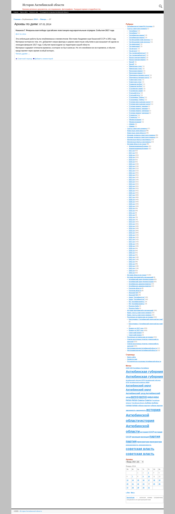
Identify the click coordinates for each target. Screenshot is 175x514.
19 (159, 480)
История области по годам (136, 144)
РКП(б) (128, 400)
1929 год (132, 204)
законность (131, 410)
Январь (43, 19)
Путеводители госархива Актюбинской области (54, 12)
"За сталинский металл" (137, 53)
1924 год (132, 182)
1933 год (132, 222)
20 (127, 484)
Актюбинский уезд (135, 393)
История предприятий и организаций (140, 277)
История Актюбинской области (43, 5)
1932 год (132, 217)
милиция (136, 437)
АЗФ (127, 368)
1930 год (132, 208)
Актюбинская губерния (144, 371)
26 (159, 484)
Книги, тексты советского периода (139, 313)
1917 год (132, 151)
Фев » (133, 492)
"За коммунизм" (134, 44)
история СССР (147, 432)
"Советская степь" (135, 80)
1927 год (132, 195)
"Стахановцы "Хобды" (137, 97)
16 (143, 480)
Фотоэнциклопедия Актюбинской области (142, 348)
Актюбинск (137, 368)
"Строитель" (133, 115)
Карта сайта (24, 12)
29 (138, 488)
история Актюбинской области (143, 415)
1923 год (132, 177)
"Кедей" (131, 62)
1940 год (132, 253)
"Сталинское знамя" (136, 88)
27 (127, 488)
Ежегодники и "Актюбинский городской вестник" (146, 319)
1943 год (132, 266)
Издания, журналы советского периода (141, 135)
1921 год (132, 168)
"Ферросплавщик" (135, 120)
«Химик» (132, 124)
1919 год (132, 159)
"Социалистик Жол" (136, 84)
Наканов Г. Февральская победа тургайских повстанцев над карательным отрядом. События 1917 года (65, 30)
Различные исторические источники (140, 317)
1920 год (132, 164)
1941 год (132, 257)
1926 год (132, 191)
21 (133, 484)
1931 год (132, 213)
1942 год (132, 262)
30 (143, 488)
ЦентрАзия (130, 497)
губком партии (144, 405)
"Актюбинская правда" (137, 35)
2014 (36, 19)
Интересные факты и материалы (139, 139)
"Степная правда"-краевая (138, 106)
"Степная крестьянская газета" (140, 102)
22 (138, 484)
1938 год (132, 244)
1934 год (132, 226)
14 (133, 480)
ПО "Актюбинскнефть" (137, 301)
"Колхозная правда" (136, 71)
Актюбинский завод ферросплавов (141, 279)
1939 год (132, 248)
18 (154, 480)
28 (133, 488)
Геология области (135, 288)
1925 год (132, 186)
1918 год (132, 155)
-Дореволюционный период (138, 146)
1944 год (132, 270)
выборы (148, 403)
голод (128, 405)
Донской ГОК (133, 293)
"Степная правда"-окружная (139, 111)
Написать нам (33, 12)
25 (154, 484)
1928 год (132, 199)
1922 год (132, 173)
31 (149, 488)
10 (149, 476)
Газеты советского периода (137, 29)
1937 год (132, 239)
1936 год (132, 235)
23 (143, 484)
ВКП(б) (135, 397)
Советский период (25, 59)
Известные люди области (136, 131)
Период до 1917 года (136, 328)
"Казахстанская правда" (137, 57)
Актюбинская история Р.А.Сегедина (139, 26)
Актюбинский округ (138, 385)
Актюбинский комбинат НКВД (139, 382)
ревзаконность (132, 445)
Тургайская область (138, 403)
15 (138, 480)
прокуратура (143, 441)
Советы (141, 400)
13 (127, 480)
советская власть (140, 449)
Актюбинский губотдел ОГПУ (135, 380)
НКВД (150, 397)
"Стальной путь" (135, 93)
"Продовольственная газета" (139, 75)
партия (154, 436)
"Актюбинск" (133, 31)
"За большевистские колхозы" (140, 40)
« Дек (128, 492)
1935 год (132, 230)
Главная (15, 12)
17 (149, 480)
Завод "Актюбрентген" (137, 297)
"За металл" (133, 48)
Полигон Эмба (134, 306)
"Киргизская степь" (135, 66)
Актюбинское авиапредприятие (140, 284)
